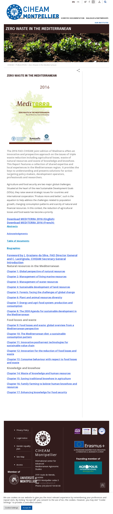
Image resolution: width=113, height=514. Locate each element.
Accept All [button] (27, 507)
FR (78, 2)
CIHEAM (10, 65)
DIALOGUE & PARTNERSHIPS (97, 18)
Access (20, 464)
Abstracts (12, 226)
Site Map (20, 456)
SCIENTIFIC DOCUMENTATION (72, 18)
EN (73, 2)
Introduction (15, 262)
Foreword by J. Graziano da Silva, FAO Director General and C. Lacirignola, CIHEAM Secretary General (42, 257)
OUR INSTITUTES (101, 23)
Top (102, 485)
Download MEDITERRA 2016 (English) (30, 219)
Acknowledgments (17, 233)
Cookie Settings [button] (11, 507)
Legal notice (22, 438)
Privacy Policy (23, 430)
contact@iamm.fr (47, 483)
